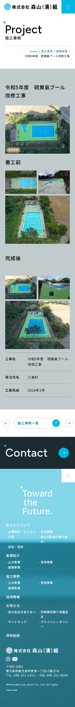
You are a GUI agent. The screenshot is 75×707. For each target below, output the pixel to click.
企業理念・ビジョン (22, 531)
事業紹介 (13, 555)
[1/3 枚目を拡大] (31, 178)
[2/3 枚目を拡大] (64, 178)
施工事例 (47, 51)
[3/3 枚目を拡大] (64, 203)
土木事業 (14, 562)
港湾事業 (47, 562)
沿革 (11, 537)
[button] (68, 6)
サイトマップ (17, 622)
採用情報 (13, 596)
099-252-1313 (24, 675)
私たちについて (18, 524)
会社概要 (47, 531)
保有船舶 (13, 635)
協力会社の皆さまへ (22, 612)
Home (34, 51)
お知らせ (13, 605)
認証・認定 (16, 547)
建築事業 (62, 51)
